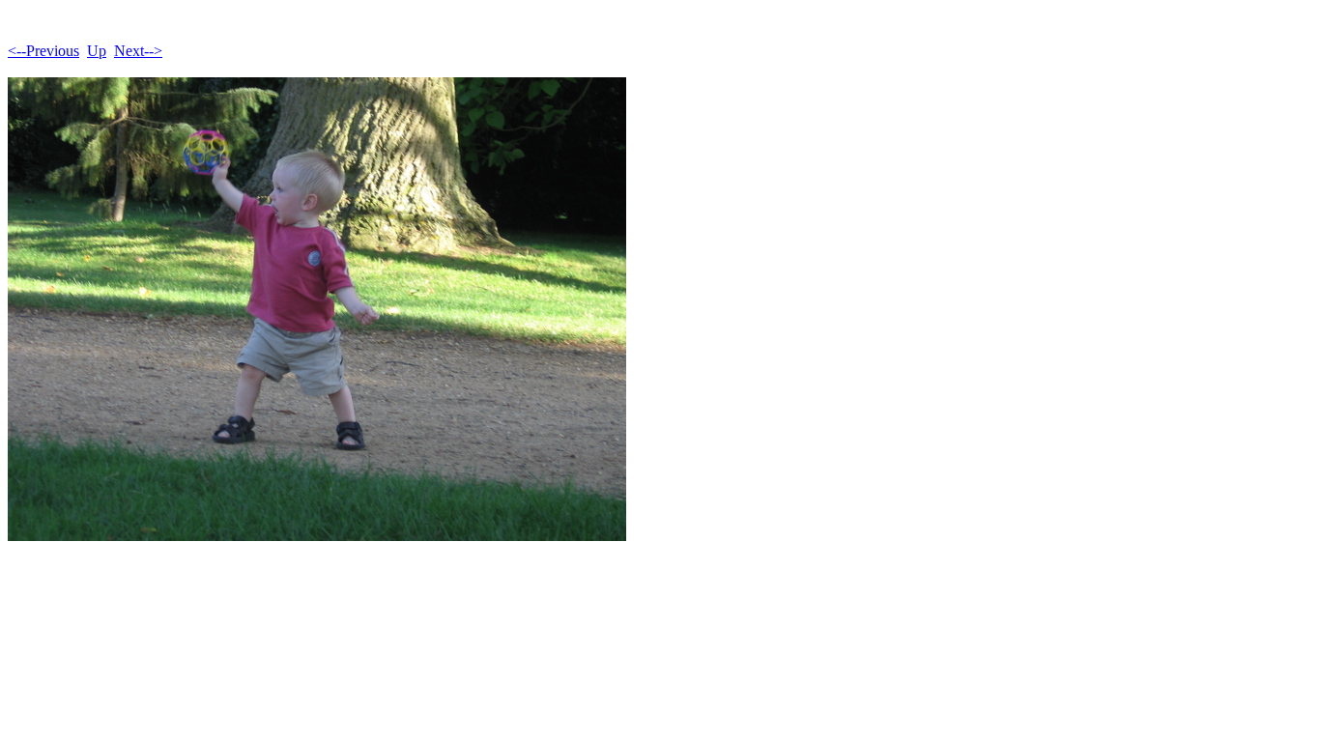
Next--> (138, 51)
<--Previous (43, 51)
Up (96, 51)
